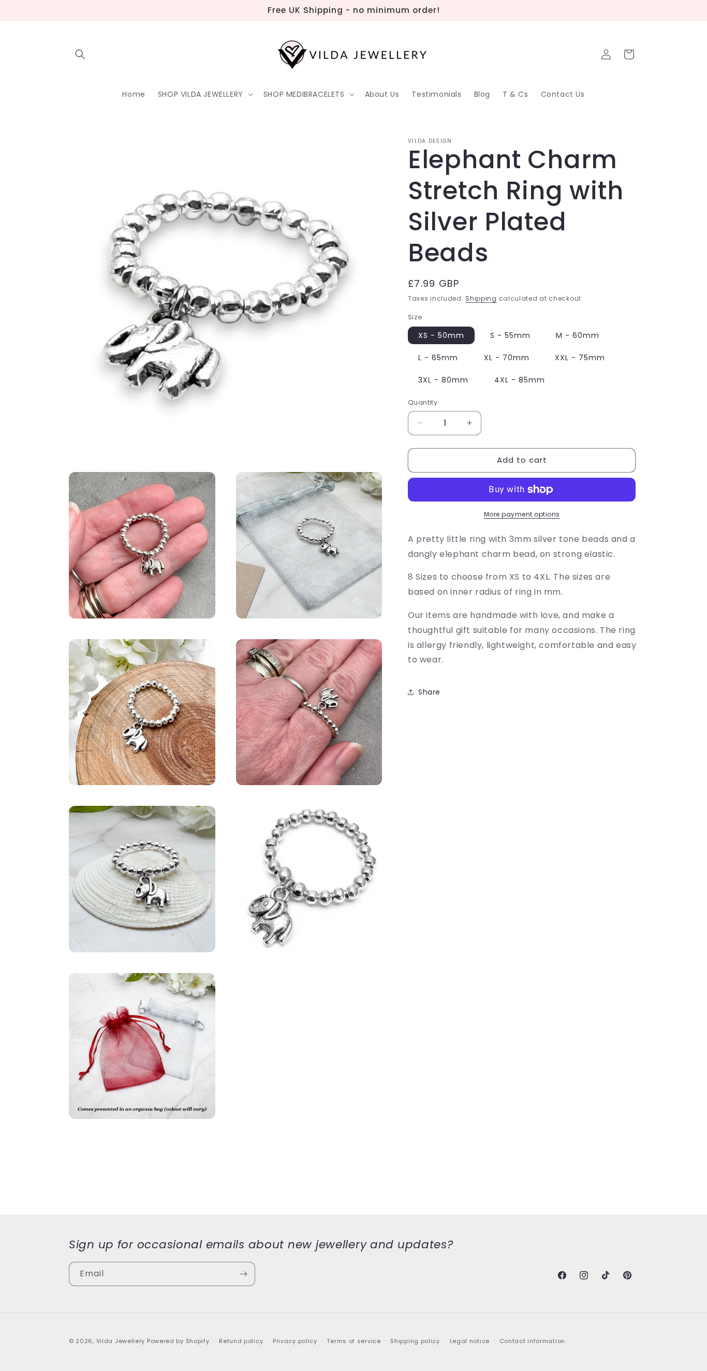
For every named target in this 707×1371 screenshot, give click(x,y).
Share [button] (429, 691)
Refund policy (241, 1340)
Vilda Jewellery (120, 1341)
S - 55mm (510, 335)
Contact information (532, 1340)
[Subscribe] (243, 1274)
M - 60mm (577, 335)
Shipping (481, 298)
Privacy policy (295, 1340)
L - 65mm (438, 357)
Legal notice (470, 1340)
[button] (80, 54)
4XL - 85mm (519, 380)
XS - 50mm (441, 335)
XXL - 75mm (580, 357)
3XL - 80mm (443, 380)
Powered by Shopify (178, 1341)
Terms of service (353, 1340)
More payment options (522, 514)
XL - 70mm (506, 357)
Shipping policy (415, 1340)
